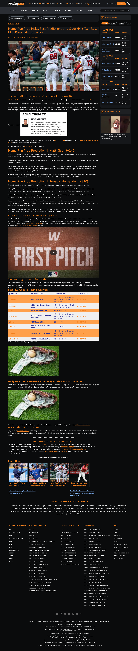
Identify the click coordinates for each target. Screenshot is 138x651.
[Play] (53, 252)
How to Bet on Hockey (37, 556)
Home (116, 529)
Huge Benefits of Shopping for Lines (42, 591)
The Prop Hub (13, 100)
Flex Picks (24, 10)
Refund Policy (119, 556)
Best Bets (63, 451)
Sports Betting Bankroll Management (43, 579)
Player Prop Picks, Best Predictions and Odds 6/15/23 (22, 492)
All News (11, 24)
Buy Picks (13, 10)
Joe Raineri (69, 514)
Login (111, 4)
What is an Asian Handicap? (94, 565)
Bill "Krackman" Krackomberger (42, 508)
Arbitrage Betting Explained (39, 585)
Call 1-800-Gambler (84, 633)
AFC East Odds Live (67, 544)
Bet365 (12, 326)
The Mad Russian (112, 511)
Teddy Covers (57, 506)
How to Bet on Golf (36, 562)
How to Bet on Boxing (37, 567)
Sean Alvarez (123, 511)
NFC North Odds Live (68, 553)
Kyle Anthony (53, 511)
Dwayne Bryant (121, 506)
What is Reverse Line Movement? (95, 600)
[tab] (105, 23)
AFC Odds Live (66, 538)
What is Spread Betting (92, 559)
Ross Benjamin (71, 511)
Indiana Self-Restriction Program (69, 631)
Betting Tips (33, 538)
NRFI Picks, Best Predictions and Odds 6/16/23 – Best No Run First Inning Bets (82, 493)
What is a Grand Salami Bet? (94, 602)
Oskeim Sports (109, 508)
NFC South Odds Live (68, 559)
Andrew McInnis (121, 508)
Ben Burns (37, 506)
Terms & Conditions (121, 553)
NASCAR (11, 562)
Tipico (12, 322)
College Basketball (16, 538)
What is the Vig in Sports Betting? (96, 579)
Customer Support (121, 547)
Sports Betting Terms (37, 544)
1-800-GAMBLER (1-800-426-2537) (101, 621)
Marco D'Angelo (79, 506)
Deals (116, 532)
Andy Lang (112, 506)
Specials (46, 10)
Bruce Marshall (67, 506)
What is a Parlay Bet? (92, 541)
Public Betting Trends (37, 588)
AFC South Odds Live (68, 562)
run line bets (21, 226)
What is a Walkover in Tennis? (95, 594)
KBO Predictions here (82, 425)
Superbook (14, 339)
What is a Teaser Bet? (92, 553)
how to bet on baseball (34, 223)
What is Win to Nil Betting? (94, 576)
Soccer (11, 553)
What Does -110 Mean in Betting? (96, 597)
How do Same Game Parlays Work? (96, 567)
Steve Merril (16, 508)
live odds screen (23, 431)
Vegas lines (45, 444)
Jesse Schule (99, 508)
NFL (10, 529)
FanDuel (91, 100)
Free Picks (56, 10)
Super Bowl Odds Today (69, 532)
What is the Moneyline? (92, 529)
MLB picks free (59, 140)
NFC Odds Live (66, 535)
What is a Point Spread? (92, 532)
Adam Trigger (82, 511)
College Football (15, 532)
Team (116, 541)
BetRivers (13, 306)
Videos (31, 535)
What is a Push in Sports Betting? (96, 573)
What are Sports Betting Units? (95, 570)
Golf (11, 556)
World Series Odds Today (70, 565)
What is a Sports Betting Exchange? (97, 588)
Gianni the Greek (108, 44)
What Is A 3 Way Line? (91, 538)
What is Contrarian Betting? (94, 605)
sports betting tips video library (75, 449)
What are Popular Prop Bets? (95, 550)
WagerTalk (50, 645)
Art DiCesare (78, 514)
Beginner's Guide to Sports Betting (42, 541)
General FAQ (118, 559)
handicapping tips (67, 447)
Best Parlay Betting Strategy (40, 582)
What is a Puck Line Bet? (93, 544)
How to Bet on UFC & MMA (38, 565)
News (90, 10)
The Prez (62, 511)
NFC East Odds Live (67, 541)
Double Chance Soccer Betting (95, 591)
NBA (10, 535)
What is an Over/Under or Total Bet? (97, 535)
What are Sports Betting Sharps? (96, 585)
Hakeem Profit (16, 506)
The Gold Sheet (107, 77)
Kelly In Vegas (100, 511)
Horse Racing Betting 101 (38, 570)
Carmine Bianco (26, 511)
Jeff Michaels (70, 508)
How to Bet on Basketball (39, 550)
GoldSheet (80, 10)
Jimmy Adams (89, 508)
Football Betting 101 (37, 547)
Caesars (13, 299)
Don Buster (43, 511)
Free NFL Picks (29, 146)
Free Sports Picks (50, 451)
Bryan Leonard (46, 506)
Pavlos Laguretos (59, 508)
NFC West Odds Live (68, 547)
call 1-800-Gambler (90, 640)
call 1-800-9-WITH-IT (89, 629)
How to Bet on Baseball (38, 553)
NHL (10, 541)
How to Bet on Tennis (37, 573)
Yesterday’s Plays (120, 544)
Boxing (11, 559)
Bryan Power (15, 511)
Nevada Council (58, 637)
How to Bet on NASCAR (37, 576)
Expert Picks (33, 532)
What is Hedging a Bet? (92, 582)
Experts (35, 10)
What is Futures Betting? (93, 562)
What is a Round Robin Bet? (94, 556)
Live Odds (68, 10)
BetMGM (13, 316)
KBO (10, 547)
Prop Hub (34, 37)
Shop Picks (118, 538)
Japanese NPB (14, 550)
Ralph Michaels (107, 102)
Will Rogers (91, 511)
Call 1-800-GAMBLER (76, 624)
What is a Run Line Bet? (92, 547)
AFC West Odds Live (68, 550)
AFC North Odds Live (68, 556)
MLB (17, 24)
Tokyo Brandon (107, 37)
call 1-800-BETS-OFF (89, 627)
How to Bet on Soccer (37, 559)
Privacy (116, 550)
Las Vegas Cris (60, 514)
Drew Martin (80, 508)
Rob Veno (35, 511)
